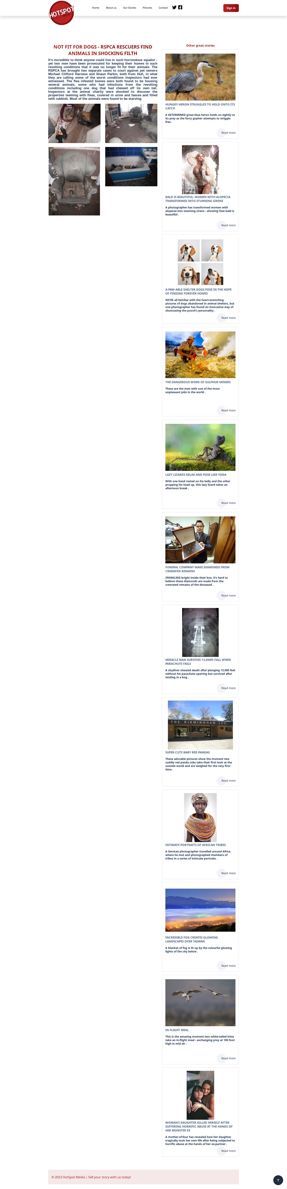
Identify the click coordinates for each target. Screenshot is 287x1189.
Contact (163, 7)
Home (95, 7)
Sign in (231, 8)
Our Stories (129, 7)
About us (111, 7)
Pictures (147, 7)
